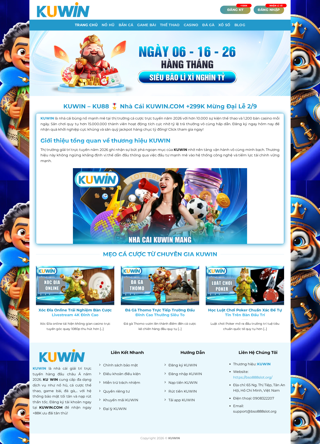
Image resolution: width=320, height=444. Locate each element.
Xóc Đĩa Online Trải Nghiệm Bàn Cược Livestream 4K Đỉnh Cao (75, 312)
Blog (239, 25)
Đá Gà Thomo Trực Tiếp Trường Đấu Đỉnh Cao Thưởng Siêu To (160, 312)
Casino (191, 25)
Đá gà (208, 25)
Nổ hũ (108, 25)
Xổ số (224, 25)
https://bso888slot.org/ (252, 377)
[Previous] (35, 303)
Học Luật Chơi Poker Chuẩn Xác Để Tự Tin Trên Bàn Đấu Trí (245, 312)
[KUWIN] (63, 9)
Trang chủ (86, 25)
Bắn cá (126, 25)
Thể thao (170, 25)
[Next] (285, 303)
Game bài (146, 25)
